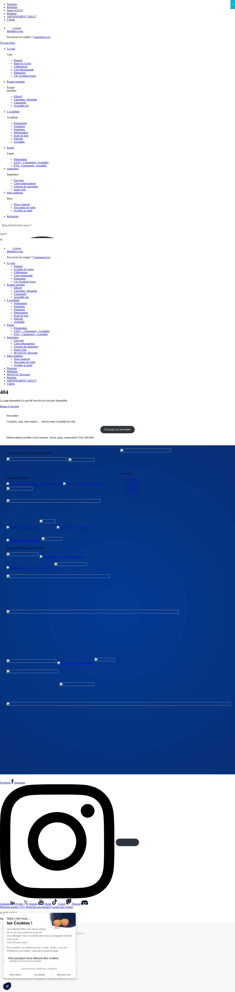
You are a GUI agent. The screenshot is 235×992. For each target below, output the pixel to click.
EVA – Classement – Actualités (31, 334)
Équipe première (16, 81)
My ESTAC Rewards (25, 352)
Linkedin (5, 903)
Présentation (20, 123)
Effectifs (18, 138)
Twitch (62, 903)
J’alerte (11, 19)
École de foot (21, 135)
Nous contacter (22, 204)
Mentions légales (9, 907)
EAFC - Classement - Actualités (31, 162)
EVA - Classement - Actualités (30, 165)
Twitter (19, 903)
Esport (10, 147)
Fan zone (19, 180)
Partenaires (20, 72)
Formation (19, 126)
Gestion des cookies (62, 907)
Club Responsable (24, 69)
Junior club (20, 189)
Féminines (19, 129)
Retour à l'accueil (9, 406)
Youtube (33, 903)
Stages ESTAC (15, 10)
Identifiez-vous (15, 31)
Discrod (76, 903)
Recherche (12, 216)
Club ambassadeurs (24, 343)
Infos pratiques (15, 192)
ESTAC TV (133, 482)
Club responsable (23, 275)
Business (12, 13)
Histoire (18, 60)
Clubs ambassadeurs (25, 183)
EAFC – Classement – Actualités (32, 331)
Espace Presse (127, 842)
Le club (11, 48)
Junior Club (20, 349)
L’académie (13, 111)
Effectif (18, 96)
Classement (20, 102)
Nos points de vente (24, 207)
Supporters (13, 168)
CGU (22, 907)
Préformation (21, 132)
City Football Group (25, 75)
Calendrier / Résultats (25, 99)
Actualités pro (21, 105)
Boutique (12, 4)
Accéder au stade (23, 210)
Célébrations (20, 66)
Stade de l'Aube (22, 63)
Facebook (5, 782)
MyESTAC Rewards (18, 374)
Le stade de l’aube (24, 269)
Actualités (19, 141)
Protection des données (38, 907)
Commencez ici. (42, 37)
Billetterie (12, 7)
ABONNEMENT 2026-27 (21, 16)
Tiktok (48, 903)
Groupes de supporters (26, 186)
